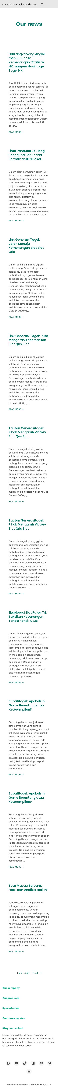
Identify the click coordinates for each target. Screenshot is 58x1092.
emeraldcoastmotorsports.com (19, 4)
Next (37, 972)
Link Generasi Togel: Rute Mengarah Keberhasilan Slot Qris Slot (28, 340)
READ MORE (16, 132)
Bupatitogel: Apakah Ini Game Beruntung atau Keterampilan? (27, 705)
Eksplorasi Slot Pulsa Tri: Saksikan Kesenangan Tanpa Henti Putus (28, 616)
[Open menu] (42, 4)
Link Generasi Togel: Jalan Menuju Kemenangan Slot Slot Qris (26, 246)
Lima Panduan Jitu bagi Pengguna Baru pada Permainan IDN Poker (27, 155)
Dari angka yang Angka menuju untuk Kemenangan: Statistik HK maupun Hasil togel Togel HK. (27, 62)
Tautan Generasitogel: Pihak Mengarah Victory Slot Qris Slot (27, 432)
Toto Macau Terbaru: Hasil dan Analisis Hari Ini (28, 888)
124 (27, 972)
